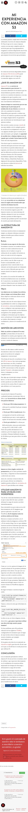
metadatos (6, 306)
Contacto (18, 810)
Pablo (20, 31)
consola (21, 125)
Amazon (4, 723)
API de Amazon (7, 361)
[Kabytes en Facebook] (16, 2)
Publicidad (23, 808)
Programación (12, 727)
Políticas (23, 810)
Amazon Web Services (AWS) (11, 74)
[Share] (10, 35)
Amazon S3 (4, 86)
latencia (18, 163)
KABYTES (6, 3)
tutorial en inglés (6, 644)
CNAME (18, 630)
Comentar (22, 772)
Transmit (8, 370)
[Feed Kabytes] (22, 2)
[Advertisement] (14, 704)
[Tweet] (21, 35)
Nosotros (18, 808)
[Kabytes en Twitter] (19, 2)
